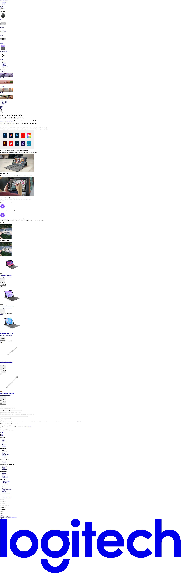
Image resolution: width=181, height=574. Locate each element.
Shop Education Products (6, 481)
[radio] (0, 273)
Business (3, 3)
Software (1, 106)
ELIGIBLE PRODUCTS (10, 121)
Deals (1, 107)
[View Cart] (1, 112)
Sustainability (4, 444)
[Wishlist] (1, 110)
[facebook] (2, 432)
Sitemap (15, 517)
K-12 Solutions (4, 482)
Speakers (3, 453)
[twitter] (1, 432)
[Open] (2, 112)
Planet (1, 108)
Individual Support (5, 487)
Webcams (3, 452)
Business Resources (5, 477)
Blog (3, 442)
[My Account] (1, 111)
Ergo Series (4, 462)
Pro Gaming (4, 467)
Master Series (4, 461)
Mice (3, 450)
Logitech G (4, 2)
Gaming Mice (4, 455)
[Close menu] (1, 9)
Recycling (3, 445)
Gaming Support (4, 488)
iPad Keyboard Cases (5, 454)
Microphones (4, 457)
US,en (2, 7)
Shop (1, 8)
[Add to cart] (1, 285)
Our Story (3, 439)
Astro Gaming (4, 466)
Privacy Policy (7, 517)
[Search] (1, 109)
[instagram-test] (0, 432)
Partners (3, 475)
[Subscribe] (10, 425)
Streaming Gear (4, 469)
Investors (3, 441)
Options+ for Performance (6, 497)
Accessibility (4, 446)
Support (1, 6)
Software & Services (5, 474)
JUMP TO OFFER (3, 121)
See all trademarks (78, 421)
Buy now (1, 314)
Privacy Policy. (30, 426)
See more (2, 200)
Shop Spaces (4, 473)
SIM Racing (4, 468)
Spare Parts (4, 491)
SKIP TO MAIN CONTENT (4, 0)
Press (3, 443)
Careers (3, 440)
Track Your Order (4, 492)
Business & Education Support (6, 489)
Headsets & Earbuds (5, 451)
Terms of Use (2, 517)
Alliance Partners (4, 476)
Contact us (3, 490)
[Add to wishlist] (1, 342)
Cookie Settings (11, 517)
